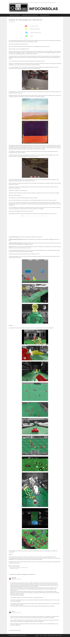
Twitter (40, 635)
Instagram (37, 635)
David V (13, 611)
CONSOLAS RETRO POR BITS (44, 15)
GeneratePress (23, 635)
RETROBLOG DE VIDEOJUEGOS (15, 15)
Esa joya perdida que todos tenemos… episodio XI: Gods (19, 567)
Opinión (14, 566)
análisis (11, 566)
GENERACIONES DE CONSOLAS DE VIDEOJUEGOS (30, 15)
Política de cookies (58, 635)
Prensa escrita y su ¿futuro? (14, 568)
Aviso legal (44, 635)
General (18, 565)
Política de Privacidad (50, 635)
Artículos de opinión (13, 565)
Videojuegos (17, 566)
